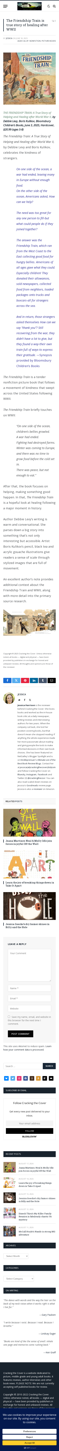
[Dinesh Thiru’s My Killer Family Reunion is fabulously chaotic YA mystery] (9, 1213)
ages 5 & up (23, 41)
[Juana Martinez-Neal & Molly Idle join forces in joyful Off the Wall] (29, 823)
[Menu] (5, 6)
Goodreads (32, 785)
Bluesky (21, 774)
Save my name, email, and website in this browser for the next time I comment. (29, 1020)
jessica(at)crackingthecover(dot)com (38, 767)
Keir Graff (51, 1352)
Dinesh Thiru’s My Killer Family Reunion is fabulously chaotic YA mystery (35, 1216)
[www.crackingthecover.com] (29, 6)
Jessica (9, 38)
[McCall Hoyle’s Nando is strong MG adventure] (9, 1231)
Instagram (31, 774)
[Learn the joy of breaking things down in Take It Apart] (29, 864)
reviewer (37, 789)
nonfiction (35, 41)
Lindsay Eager (48, 1333)
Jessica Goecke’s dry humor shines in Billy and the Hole (37, 1200)
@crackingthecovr (36, 778)
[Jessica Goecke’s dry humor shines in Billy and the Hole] (29, 906)
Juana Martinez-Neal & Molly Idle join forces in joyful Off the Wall (29, 842)
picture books (49, 41)
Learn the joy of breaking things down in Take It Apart (35, 1184)
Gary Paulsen (49, 1314)
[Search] (54, 6)
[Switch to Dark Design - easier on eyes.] (49, 6)
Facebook (43, 774)
